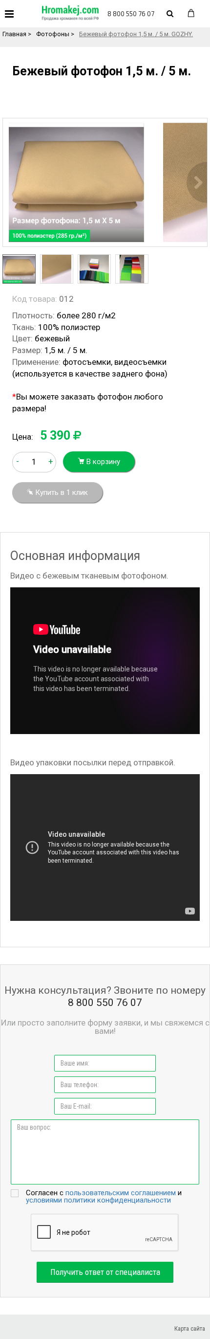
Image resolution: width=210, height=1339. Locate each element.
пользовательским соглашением (120, 1192)
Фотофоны (52, 34)
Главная (14, 34)
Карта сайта (189, 1328)
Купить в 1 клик (60, 492)
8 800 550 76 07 (130, 14)
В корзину (102, 461)
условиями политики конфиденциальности (98, 1200)
